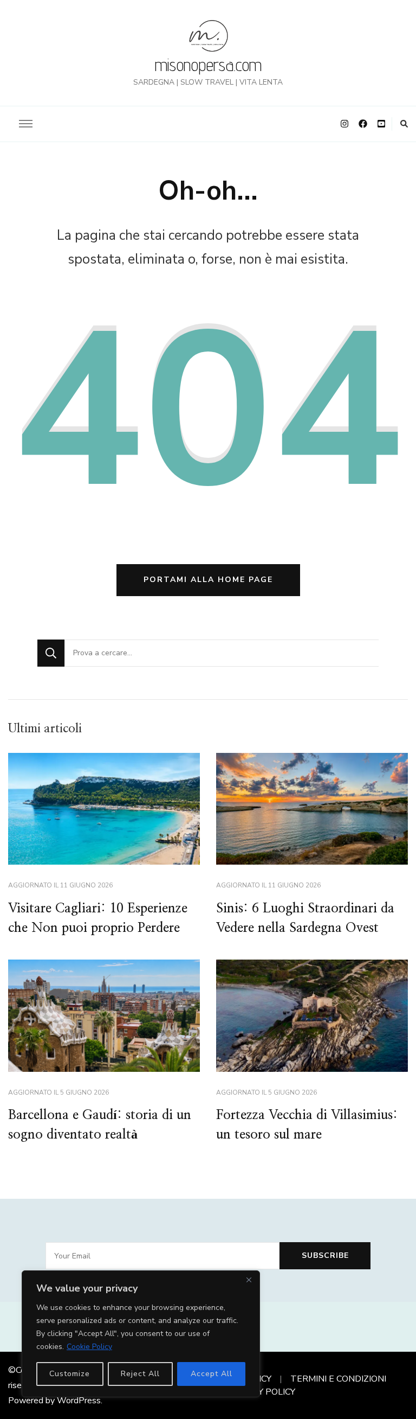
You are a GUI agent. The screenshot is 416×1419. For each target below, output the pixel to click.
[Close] (248, 1279)
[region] (141, 1333)
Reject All (140, 1374)
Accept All (211, 1374)
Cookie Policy (89, 1346)
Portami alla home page (208, 579)
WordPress (79, 1401)
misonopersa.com (208, 64)
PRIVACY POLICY (261, 1392)
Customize (69, 1374)
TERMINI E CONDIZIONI (338, 1379)
